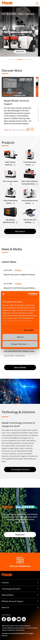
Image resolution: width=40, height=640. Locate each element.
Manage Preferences (18, 344)
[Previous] (28, 129)
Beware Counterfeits (8, 630)
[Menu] (37, 3)
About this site (20, 630)
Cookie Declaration (31, 628)
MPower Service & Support (12, 601)
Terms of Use (14, 626)
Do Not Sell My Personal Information (13, 628)
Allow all (20, 337)
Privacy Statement (24, 626)
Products (5, 582)
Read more (20, 534)
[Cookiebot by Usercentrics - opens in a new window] (28, 294)
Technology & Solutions (20, 469)
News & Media (7, 595)
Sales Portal (5, 626)
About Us (5, 607)
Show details (28, 330)
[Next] (32, 129)
